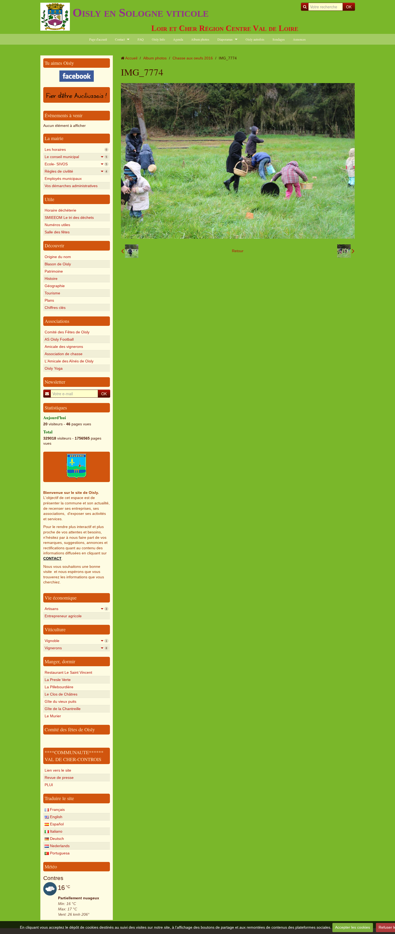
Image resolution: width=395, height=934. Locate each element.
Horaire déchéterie (60, 210)
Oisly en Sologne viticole (141, 12)
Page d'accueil (98, 39)
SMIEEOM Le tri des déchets (69, 217)
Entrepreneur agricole (63, 616)
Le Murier (53, 716)
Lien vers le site (58, 770)
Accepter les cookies (352, 927)
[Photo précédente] (129, 251)
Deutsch (56, 838)
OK (348, 6)
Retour (237, 251)
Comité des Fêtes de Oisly (67, 332)
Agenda (178, 39)
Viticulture (55, 629)
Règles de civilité (76, 171)
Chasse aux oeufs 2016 (193, 58)
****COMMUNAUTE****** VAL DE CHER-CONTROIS (74, 755)
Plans (49, 300)
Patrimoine (54, 271)
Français (57, 809)
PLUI (49, 785)
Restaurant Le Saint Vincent (68, 672)
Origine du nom (58, 257)
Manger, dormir (60, 661)
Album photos (200, 39)
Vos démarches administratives (71, 186)
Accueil (131, 58)
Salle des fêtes (57, 232)
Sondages (278, 39)
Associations (57, 321)
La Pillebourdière (59, 687)
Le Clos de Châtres (61, 694)
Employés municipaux (63, 178)
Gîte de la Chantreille (63, 709)
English (55, 817)
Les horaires (76, 149)
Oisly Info (158, 39)
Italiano (55, 831)
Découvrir (54, 245)
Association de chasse (63, 354)
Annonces (299, 39)
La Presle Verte (58, 680)
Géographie (55, 286)
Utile (49, 199)
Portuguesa (59, 853)
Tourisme (52, 293)
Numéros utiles (57, 225)
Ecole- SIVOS (76, 164)
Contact (120, 39)
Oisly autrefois (255, 39)
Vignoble (76, 641)
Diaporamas (225, 39)
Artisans (76, 609)
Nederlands (59, 846)
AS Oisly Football (59, 339)
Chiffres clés (55, 307)
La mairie (54, 138)
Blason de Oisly (58, 264)
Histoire (51, 278)
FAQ (141, 39)
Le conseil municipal (76, 157)
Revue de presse (59, 777)
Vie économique (61, 597)
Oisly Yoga (54, 368)
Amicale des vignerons (64, 346)
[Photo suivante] (345, 251)
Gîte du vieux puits (60, 701)
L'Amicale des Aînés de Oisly (69, 361)
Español (56, 824)
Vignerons (76, 648)
